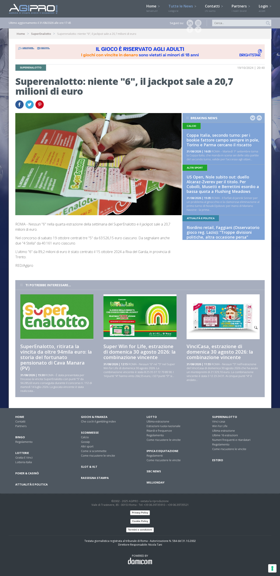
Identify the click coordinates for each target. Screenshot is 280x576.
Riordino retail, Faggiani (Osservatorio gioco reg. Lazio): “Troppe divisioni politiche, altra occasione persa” (223, 232)
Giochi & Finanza (94, 417)
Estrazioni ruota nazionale (163, 426)
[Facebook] (189, 29)
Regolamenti (155, 455)
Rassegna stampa (95, 478)
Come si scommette (94, 451)
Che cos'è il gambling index (98, 421)
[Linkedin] (189, 23)
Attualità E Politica (31, 484)
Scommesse (90, 433)
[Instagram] (197, 23)
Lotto (152, 417)
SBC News (154, 471)
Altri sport (87, 446)
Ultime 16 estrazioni (225, 435)
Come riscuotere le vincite (98, 455)
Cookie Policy (140, 521)
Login (264, 8)
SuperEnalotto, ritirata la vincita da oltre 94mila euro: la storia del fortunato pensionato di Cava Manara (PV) (56, 357)
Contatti (212, 8)
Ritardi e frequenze (159, 431)
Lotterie (22, 453)
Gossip (85, 442)
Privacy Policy (140, 512)
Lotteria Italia (23, 462)
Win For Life (220, 426)
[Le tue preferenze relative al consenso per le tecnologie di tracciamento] (272, 568)
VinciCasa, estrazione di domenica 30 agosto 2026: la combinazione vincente (220, 351)
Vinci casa (218, 421)
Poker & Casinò (27, 473)
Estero (217, 460)
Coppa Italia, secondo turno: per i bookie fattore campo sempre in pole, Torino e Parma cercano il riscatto (223, 140)
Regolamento (24, 442)
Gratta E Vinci (24, 457)
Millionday (155, 482)
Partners (240, 8)
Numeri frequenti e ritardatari (231, 440)
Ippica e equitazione (162, 451)
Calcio (85, 437)
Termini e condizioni (140, 529)
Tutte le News (181, 8)
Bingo (20, 437)
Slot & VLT (89, 467)
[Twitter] (197, 29)
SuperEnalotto (41, 34)
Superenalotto (224, 417)
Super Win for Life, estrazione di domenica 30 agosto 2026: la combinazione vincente (139, 351)
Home (152, 8)
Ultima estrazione (158, 421)
